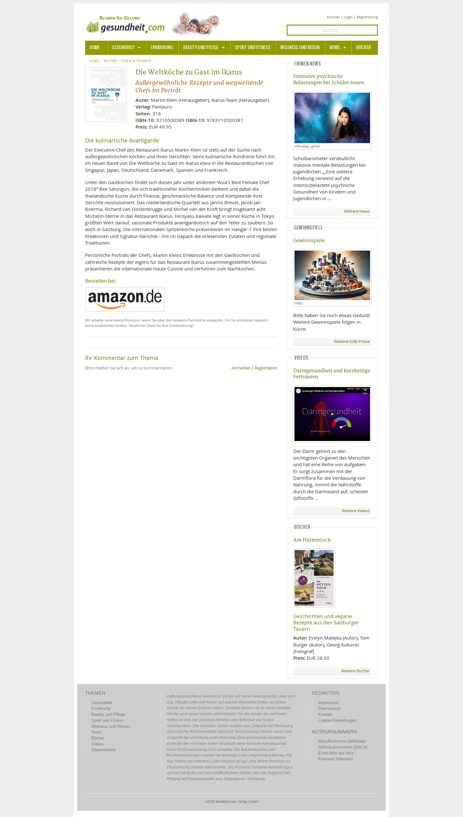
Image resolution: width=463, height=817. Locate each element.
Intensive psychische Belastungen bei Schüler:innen (328, 79)
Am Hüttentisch (312, 540)
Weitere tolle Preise (352, 341)
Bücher (363, 47)
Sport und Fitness (252, 47)
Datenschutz (329, 708)
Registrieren (266, 368)
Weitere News (357, 211)
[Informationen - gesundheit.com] (154, 23)
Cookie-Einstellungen (337, 720)
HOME (95, 47)
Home (94, 61)
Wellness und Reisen (300, 47)
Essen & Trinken (136, 61)
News (335, 47)
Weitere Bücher (355, 671)
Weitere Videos (356, 510)
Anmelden (241, 368)
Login (348, 16)
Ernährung (162, 47)
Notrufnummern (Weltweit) (341, 741)
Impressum (328, 702)
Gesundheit (123, 47)
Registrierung (367, 16)
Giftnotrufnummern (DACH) (342, 747)
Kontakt (333, 16)
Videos (97, 744)
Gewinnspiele (309, 241)
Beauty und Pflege (201, 47)
